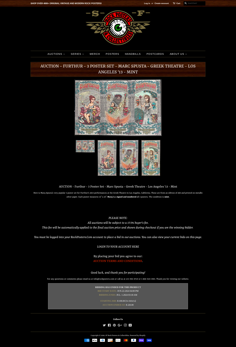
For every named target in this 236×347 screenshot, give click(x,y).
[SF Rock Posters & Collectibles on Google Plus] (120, 326)
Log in (147, 3)
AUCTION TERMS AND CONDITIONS (117, 261)
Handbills (133, 54)
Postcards (155, 54)
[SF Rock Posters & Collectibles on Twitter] (104, 326)
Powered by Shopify (137, 335)
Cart (178, 3)
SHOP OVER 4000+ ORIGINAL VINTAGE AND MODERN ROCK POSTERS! (66, 3)
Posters (112, 54)
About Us (177, 54)
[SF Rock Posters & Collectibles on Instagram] (125, 326)
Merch (95, 54)
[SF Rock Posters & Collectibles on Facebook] (109, 326)
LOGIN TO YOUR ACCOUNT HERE (118, 247)
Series (76, 54)
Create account (162, 3)
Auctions (55, 54)
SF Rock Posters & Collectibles (117, 335)
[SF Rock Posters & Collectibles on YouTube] (130, 326)
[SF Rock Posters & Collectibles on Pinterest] (114, 326)
